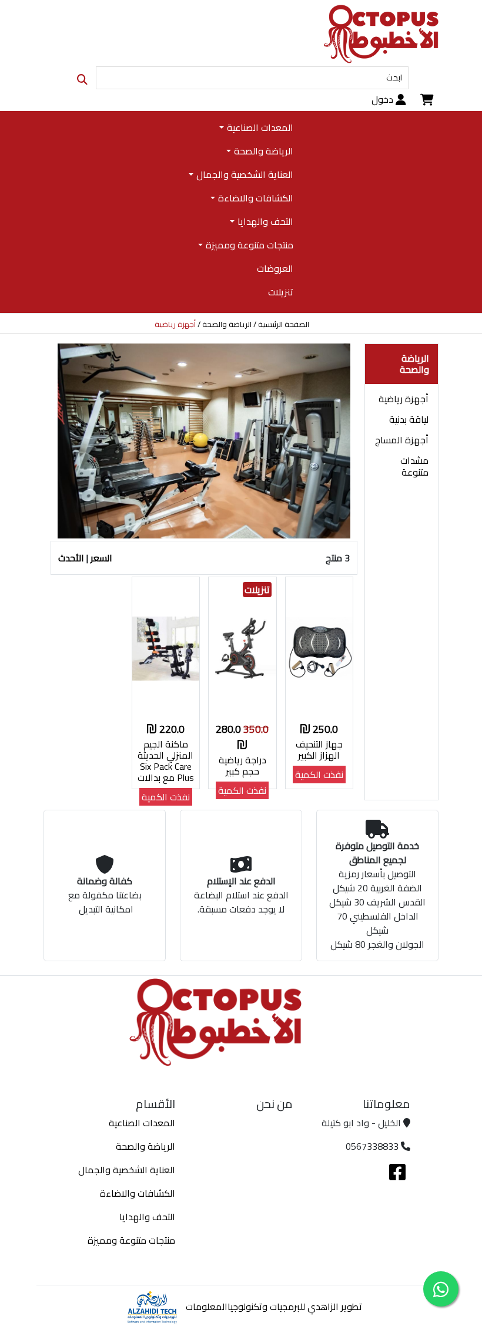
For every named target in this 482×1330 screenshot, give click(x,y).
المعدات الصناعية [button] (260, 127)
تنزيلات (280, 292)
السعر (101, 558)
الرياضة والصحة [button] (263, 151)
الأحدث (71, 558)
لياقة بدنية (409, 419)
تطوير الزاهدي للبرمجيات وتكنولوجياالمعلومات (274, 1306)
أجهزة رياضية (404, 399)
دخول (383, 99)
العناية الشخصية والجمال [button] (244, 174)
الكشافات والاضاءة (137, 1193)
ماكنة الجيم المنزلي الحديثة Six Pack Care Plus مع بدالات (166, 761)
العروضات (275, 268)
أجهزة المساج (402, 440)
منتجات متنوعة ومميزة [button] (249, 245)
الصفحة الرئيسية (283, 325)
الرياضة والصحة (227, 325)
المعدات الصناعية (142, 1123)
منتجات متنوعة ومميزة (131, 1240)
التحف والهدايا (147, 1216)
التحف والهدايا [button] (265, 221)
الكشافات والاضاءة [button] (255, 198)
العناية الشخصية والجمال (126, 1170)
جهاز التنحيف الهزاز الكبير (319, 749)
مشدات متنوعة (414, 466)
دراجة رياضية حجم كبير (242, 765)
